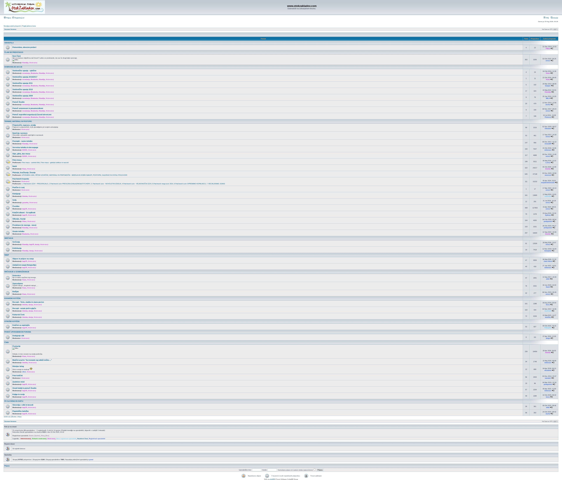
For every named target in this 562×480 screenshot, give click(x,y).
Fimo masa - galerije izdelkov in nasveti (54, 162)
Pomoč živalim (18, 102)
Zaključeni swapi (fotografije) (24, 265)
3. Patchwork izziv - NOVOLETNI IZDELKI (106, 184)
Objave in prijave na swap (23, 259)
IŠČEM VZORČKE (41, 175)
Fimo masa (17, 160)
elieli (548, 279)
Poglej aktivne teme (29, 26)
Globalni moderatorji (39, 438)
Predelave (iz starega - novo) (24, 225)
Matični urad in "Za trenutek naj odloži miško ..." (32, 360)
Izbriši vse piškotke (10, 416)
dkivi (24, 372)
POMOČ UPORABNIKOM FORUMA (17, 332)
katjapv (548, 86)
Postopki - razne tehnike (22, 141)
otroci (548, 60)
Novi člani (16, 56)
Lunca (547, 162)
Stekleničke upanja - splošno (24, 71)
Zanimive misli (18, 382)
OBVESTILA (9, 43)
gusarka (25, 202)
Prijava (8, 18)
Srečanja (16, 242)
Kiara (548, 73)
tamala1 (548, 378)
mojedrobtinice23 (548, 182)
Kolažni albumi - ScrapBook (23, 213)
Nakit (14, 166)
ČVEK (6, 342)
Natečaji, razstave (20, 133)
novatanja (26, 73)
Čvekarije (16, 346)
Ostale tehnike (18, 231)
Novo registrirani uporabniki (66, 438)
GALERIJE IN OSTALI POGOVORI (114, 175)
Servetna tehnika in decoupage (25, 147)
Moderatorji (33, 63)
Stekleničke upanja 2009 (22, 96)
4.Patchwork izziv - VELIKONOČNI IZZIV (136, 184)
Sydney (548, 215)
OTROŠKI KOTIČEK (12, 321)
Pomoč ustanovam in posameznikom (27, 108)
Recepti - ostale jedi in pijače (24, 308)
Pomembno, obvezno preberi (24, 47)
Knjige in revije (18, 394)
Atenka (548, 169)
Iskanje (555, 18)
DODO (24, 150)
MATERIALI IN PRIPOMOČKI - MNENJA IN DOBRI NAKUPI (70, 175)
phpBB (272, 479)
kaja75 (24, 209)
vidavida (548, 196)
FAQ (547, 18)
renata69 (548, 144)
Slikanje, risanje (19, 219)
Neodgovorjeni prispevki (12, 26)
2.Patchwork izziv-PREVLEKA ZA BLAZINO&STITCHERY (69, 184)
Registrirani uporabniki (97, 438)
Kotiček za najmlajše (21, 325)
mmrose (548, 175)
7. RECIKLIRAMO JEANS (216, 184)
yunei (91, 459)
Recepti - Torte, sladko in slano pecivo (28, 302)
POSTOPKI (97, 175)
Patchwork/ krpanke (20, 179)
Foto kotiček (17, 376)
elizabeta (547, 370)
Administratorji (25, 438)
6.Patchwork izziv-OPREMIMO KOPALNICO (190, 184)
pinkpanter (548, 221)
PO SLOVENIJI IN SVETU (13, 401)
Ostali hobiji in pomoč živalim (24, 388)
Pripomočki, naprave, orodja (24, 125)
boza (548, 304)
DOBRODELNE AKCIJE (13, 67)
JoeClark (547, 311)
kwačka (548, 317)
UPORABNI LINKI (28, 175)
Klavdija (25, 63)
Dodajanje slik (18, 336)
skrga (548, 338)
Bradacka (34, 73)
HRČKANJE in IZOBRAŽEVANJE (16, 272)
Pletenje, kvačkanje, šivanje (24, 173)
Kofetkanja (17, 248)
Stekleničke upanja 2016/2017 (24, 77)
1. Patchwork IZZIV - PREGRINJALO (35, 184)
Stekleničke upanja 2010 (22, 89)
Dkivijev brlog (18, 366)
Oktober (548, 128)
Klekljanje (16, 194)
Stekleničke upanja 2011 (22, 83)
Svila (14, 200)
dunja (37, 244)
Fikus (548, 48)
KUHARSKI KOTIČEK (12, 298)
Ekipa (20, 416)
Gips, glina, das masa (21, 154)
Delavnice (16, 276)
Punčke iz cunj (18, 187)
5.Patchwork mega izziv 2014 (162, 184)
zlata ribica (548, 261)
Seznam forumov (10, 29)
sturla (548, 414)
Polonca (548, 117)
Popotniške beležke (20, 411)
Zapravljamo (17, 284)
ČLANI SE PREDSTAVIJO (13, 52)
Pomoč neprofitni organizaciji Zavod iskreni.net (31, 115)
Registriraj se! (19, 18)
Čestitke (15, 206)
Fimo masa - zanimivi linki (31, 162)
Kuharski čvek (18, 315)
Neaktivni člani (82, 438)
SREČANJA (8, 238)
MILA (548, 98)
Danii (548, 287)
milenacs (547, 150)
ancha (547, 104)
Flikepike (547, 328)
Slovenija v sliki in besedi (22, 405)
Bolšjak (15, 292)
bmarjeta (547, 251)
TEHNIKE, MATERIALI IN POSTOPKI (18, 121)
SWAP (6, 255)
